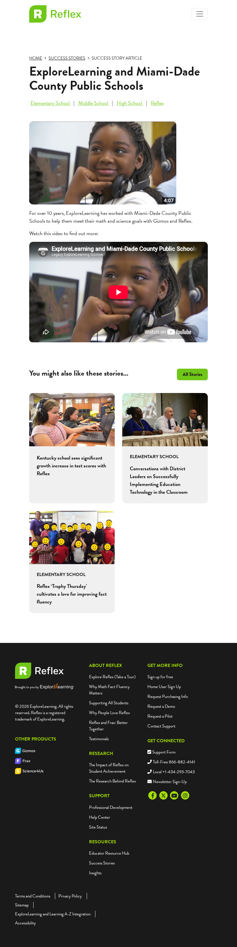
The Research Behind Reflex (112, 781)
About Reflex (105, 665)
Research (101, 753)
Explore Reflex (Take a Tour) (112, 677)
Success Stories (102, 863)
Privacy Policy (70, 896)
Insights (95, 873)
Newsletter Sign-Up (170, 781)
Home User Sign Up (164, 686)
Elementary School (51, 103)
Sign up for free (160, 677)
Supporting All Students (108, 703)
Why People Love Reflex (109, 713)
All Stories (192, 374)
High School (130, 103)
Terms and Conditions (32, 896)
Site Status (98, 827)
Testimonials (99, 739)
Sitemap (22, 905)
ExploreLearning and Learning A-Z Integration (52, 914)
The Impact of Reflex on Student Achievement (109, 768)
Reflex (157, 103)
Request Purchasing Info (167, 696)
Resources (102, 842)
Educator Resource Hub (109, 853)
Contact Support (161, 726)
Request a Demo (161, 706)
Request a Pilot (160, 716)
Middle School (93, 103)
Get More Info (165, 665)
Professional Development (110, 807)
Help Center (99, 817)
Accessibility (25, 923)
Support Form (163, 752)
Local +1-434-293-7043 (174, 772)
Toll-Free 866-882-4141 (174, 762)
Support (99, 796)
